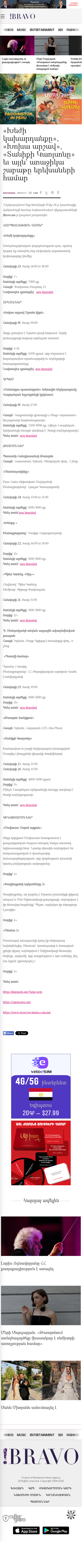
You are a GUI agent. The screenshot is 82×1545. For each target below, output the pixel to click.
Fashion (73, 30)
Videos (8, 30)
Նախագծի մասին (27, 1495)
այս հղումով (44, 292)
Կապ (31, 1488)
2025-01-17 (21, 193)
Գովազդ (17, 1488)
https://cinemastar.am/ (17, 1002)
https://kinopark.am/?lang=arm (22, 992)
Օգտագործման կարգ (55, 1488)
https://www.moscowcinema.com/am (27, 1012)
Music (21, 30)
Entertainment (42, 30)
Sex (60, 30)
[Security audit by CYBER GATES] (14, 1518)
